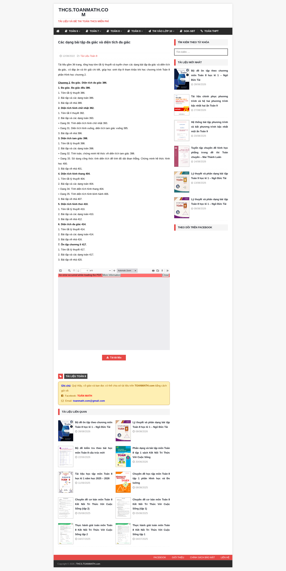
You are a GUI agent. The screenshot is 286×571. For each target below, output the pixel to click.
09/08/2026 (142, 431)
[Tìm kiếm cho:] (201, 52)
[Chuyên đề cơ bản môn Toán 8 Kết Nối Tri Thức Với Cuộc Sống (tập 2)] (66, 508)
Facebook (160, 557)
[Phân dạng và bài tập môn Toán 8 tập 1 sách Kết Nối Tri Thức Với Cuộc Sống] (124, 456)
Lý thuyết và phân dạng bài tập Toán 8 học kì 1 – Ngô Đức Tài (151, 424)
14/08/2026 (200, 161)
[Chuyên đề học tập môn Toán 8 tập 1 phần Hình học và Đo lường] (124, 482)
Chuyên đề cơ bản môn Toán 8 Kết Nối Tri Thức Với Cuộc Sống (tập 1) (151, 504)
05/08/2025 (84, 513)
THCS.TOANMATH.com (88, 564)
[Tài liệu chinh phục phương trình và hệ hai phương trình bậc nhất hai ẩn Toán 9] (181, 104)
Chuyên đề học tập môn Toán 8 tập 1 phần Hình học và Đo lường (151, 478)
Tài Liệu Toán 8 (88, 56)
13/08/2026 (200, 182)
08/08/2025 (142, 487)
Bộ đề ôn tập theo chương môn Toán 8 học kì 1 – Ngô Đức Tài (93, 424)
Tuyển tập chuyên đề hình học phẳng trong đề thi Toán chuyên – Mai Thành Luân (209, 152)
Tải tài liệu (115, 357)
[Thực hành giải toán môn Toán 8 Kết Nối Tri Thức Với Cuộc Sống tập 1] (124, 533)
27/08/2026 (200, 110)
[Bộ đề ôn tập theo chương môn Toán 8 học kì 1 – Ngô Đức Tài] (66, 430)
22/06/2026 (84, 457)
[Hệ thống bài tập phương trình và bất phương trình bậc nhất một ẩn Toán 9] (181, 130)
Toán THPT (211, 31)
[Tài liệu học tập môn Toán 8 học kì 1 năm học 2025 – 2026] (66, 482)
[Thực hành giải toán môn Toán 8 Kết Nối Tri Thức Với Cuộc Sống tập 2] (66, 533)
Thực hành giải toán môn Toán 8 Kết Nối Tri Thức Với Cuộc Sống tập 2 (93, 530)
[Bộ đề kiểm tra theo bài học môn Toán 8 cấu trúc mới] (66, 456)
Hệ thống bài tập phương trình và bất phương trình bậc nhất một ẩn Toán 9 (209, 127)
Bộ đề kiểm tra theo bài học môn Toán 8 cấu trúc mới (93, 450)
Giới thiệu (178, 557)
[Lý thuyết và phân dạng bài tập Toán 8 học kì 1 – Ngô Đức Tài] (124, 430)
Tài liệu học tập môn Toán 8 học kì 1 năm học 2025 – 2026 (93, 476)
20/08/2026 (200, 135)
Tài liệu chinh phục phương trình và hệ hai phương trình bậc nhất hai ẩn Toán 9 (209, 101)
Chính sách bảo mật (202, 557)
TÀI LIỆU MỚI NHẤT (190, 62)
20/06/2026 (142, 461)
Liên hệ (225, 557)
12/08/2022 (69, 56)
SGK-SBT (189, 31)
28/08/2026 (84, 431)
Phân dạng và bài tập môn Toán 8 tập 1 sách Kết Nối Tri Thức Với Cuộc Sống (151, 453)
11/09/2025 (84, 482)
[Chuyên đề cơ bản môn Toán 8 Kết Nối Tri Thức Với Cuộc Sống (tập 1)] (124, 508)
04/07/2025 (84, 539)
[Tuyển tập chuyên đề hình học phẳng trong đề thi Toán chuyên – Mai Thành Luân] (181, 156)
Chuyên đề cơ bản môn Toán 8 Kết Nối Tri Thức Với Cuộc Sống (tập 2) (93, 504)
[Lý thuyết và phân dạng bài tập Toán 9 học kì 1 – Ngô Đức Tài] (181, 182)
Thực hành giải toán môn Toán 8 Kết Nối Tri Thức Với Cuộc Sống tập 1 (151, 530)
